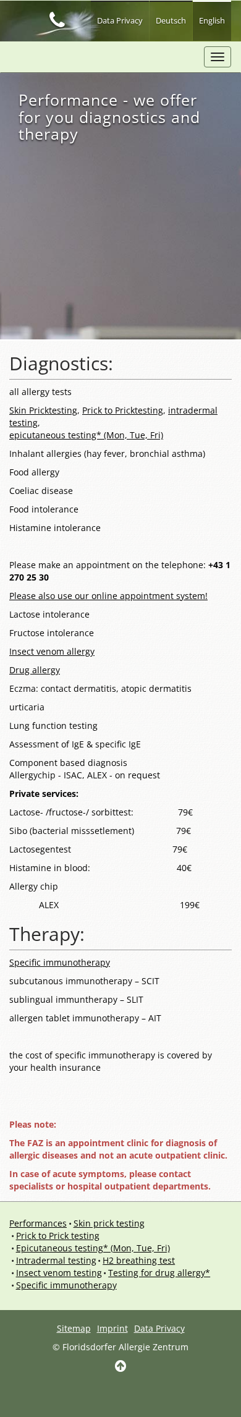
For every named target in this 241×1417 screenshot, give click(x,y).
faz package (85, 56)
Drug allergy (34, 670)
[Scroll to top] (120, 1367)
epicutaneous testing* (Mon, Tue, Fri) (86, 435)
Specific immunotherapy (59, 962)
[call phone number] (56, 19)
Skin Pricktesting (43, 410)
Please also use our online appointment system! (108, 596)
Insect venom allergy (52, 651)
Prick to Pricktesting (122, 410)
